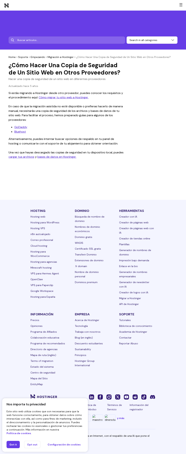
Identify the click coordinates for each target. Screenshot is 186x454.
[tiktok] (144, 397)
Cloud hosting (39, 245)
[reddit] (135, 397)
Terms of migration (42, 361)
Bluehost (20, 132)
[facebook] (100, 397)
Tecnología (81, 326)
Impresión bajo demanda (134, 260)
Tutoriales (125, 320)
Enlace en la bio (128, 266)
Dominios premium (86, 282)
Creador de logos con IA (133, 292)
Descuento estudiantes (89, 343)
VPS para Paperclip (42, 285)
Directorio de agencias (44, 349)
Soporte (23, 57)
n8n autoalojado (40, 234)
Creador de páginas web (134, 222)
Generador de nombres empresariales (133, 274)
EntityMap (37, 384)
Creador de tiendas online (134, 238)
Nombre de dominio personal (87, 274)
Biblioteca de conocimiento (135, 326)
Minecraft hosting (41, 267)
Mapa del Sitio (39, 378)
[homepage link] (6, 5)
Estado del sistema (42, 366)
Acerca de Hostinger (87, 320)
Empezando (38, 57)
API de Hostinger (129, 304)
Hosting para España (43, 296)
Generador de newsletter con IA (134, 284)
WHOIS (79, 242)
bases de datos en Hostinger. (56, 157)
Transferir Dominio (86, 254)
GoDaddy (20, 127)
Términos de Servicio (114, 407)
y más (120, 418)
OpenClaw (37, 279)
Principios (80, 355)
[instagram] (109, 397)
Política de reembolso (90, 407)
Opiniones (37, 326)
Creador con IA (128, 216)
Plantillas (124, 244)
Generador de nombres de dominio (135, 252)
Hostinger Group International (85, 363)
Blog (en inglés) (84, 337)
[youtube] (126, 397)
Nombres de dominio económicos (87, 229)
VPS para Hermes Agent (45, 273)
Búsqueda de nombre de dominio (89, 219)
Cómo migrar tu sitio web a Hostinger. (63, 97)
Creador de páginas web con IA (136, 230)
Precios (35, 320)
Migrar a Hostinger (130, 298)
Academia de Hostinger (133, 331)
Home (12, 57)
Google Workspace (42, 291)
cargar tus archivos (21, 157)
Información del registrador (139, 407)
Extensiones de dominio (89, 260)
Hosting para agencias (44, 261)
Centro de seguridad (43, 372)
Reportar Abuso (128, 343)
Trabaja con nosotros (87, 331)
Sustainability (83, 349)
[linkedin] (91, 397)
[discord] (152, 397)
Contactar (125, 337)
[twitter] (118, 397)
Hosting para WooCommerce (40, 254)
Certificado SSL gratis (88, 248)
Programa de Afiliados (44, 331)
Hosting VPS (38, 228)
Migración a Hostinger (61, 57)
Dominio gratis (83, 237)
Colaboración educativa (45, 337)
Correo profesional (42, 240)
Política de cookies (19, 433)
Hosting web (38, 216)
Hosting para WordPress (45, 222)
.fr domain (81, 266)
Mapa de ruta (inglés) (43, 355)
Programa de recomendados (48, 343)
